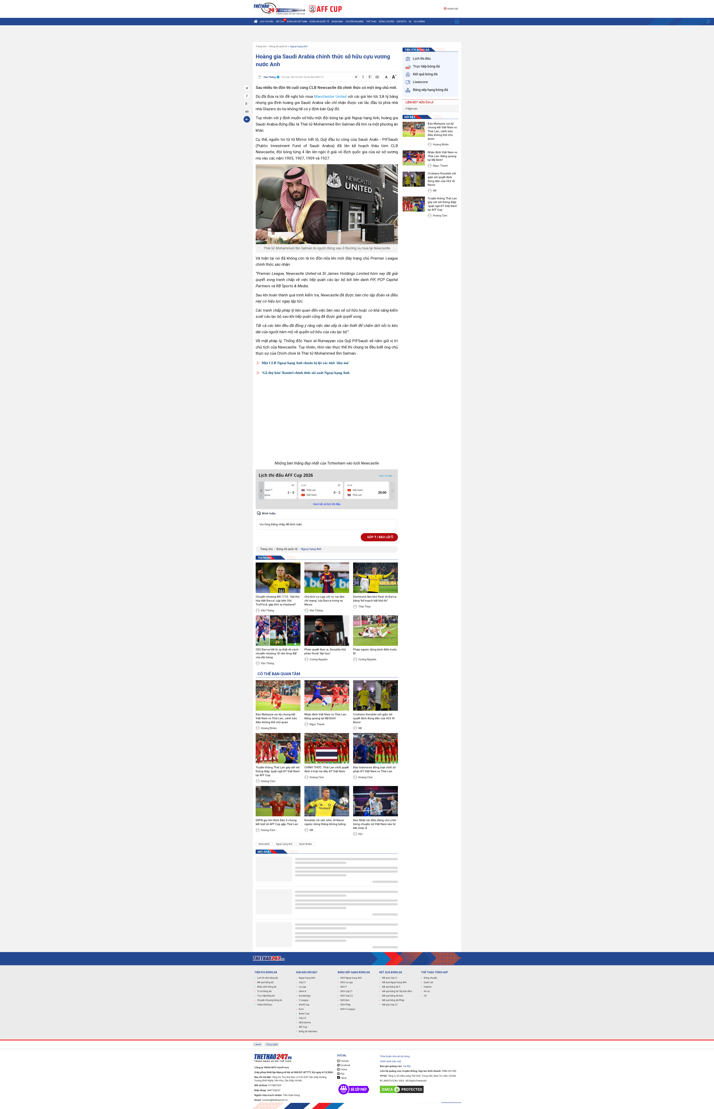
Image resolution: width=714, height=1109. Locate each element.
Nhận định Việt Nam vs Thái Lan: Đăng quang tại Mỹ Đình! (325, 716)
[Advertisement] (357, 33)
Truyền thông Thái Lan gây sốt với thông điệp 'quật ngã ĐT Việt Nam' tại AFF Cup (278, 771)
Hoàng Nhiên (269, 728)
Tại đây (407, 1066)
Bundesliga (305, 995)
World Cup (304, 1004)
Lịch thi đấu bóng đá (267, 978)
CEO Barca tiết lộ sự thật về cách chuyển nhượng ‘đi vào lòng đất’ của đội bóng (277, 653)
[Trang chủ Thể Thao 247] (255, 21)
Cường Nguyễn (319, 659)
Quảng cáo (452, 9)
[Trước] (261, 491)
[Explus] (327, 520)
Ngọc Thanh (317, 724)
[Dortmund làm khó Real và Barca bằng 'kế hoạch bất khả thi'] (375, 577)
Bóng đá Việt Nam (297, 21)
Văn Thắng (267, 610)
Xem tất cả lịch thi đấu (327, 504)
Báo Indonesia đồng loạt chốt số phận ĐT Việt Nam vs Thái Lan (374, 769)
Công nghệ (272, 1044)
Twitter (343, 1069)
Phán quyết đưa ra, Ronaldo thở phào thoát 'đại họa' (325, 651)
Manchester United (330, 96)
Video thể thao (264, 1004)
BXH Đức (345, 1000)
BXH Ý (343, 987)
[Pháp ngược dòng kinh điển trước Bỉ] (375, 630)
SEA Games (305, 1022)
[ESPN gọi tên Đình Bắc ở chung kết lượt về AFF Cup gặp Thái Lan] (278, 801)
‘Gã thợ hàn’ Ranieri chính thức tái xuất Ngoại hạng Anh (306, 373)
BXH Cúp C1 (346, 991)
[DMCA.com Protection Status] (402, 1089)
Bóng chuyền (386, 21)
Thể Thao (371, 21)
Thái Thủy (364, 606)
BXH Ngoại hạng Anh (351, 978)
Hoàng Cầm (268, 781)
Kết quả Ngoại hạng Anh (394, 982)
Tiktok (343, 1078)
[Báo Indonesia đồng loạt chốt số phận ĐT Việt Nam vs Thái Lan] (375, 748)
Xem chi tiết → (387, 475)
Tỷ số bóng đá (264, 991)
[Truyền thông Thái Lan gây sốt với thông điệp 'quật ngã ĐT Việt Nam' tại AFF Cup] (278, 748)
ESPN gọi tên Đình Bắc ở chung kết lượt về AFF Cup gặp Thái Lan (277, 822)
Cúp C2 (302, 1018)
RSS (342, 1074)
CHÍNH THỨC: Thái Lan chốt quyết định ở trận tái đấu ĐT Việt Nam (326, 769)
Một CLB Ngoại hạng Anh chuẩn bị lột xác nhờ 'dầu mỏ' (305, 363)
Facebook (345, 1065)
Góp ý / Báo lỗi (379, 537)
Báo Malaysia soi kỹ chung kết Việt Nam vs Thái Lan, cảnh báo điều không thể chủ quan (276, 718)
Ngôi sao (412, 108)
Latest (257, 1044)
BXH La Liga (346, 982)
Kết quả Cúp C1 (390, 978)
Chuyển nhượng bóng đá (269, 1000)
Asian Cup (304, 1013)
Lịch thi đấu (267, 21)
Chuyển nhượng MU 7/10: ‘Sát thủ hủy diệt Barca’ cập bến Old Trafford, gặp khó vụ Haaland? (277, 600)
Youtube (344, 1061)
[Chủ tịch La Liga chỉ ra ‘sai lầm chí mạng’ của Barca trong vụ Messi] (326, 577)
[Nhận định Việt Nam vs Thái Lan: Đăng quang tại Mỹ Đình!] (326, 695)
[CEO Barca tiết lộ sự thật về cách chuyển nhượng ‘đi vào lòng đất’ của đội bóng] (278, 630)
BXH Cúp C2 (346, 995)
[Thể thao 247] (279, 8)
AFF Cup (303, 1027)
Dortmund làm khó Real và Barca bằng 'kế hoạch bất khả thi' (374, 598)
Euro (301, 1009)
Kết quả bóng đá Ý (391, 987)
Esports (401, 21)
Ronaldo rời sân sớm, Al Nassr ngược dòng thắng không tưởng (325, 822)
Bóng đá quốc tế (319, 21)
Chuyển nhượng (354, 21)
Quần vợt (428, 982)
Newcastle (264, 844)
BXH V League (347, 1009)
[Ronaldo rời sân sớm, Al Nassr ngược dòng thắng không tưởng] (326, 801)
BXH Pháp (345, 1004)
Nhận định (337, 21)
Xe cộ (427, 991)
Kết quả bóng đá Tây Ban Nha (397, 991)
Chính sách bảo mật (390, 1061)
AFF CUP (280, 21)
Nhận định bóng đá (266, 987)
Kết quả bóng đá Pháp (393, 1000)
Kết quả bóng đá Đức (392, 995)
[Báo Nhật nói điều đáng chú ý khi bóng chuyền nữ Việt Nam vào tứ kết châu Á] (375, 801)
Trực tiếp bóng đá (266, 995)
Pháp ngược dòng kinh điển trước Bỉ (375, 651)
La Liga (302, 987)
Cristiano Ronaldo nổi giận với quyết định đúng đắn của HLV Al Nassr (374, 718)
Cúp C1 (302, 982)
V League (303, 1000)
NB (360, 728)
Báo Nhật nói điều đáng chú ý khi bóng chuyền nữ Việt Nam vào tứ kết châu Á (374, 824)
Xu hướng (419, 21)
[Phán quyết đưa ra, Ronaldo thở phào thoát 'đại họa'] (326, 630)
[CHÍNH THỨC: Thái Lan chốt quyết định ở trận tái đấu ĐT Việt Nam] (326, 748)
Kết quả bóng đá (265, 982)
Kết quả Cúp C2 (390, 1004)
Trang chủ (261, 46)
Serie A (302, 991)
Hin (360, 833)
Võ (425, 995)
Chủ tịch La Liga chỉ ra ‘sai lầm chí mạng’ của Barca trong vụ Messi (324, 600)
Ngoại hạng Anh (299, 46)
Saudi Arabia (305, 844)
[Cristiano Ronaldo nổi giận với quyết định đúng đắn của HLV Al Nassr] (375, 695)
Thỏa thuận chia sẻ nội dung (395, 1056)
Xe (410, 21)
